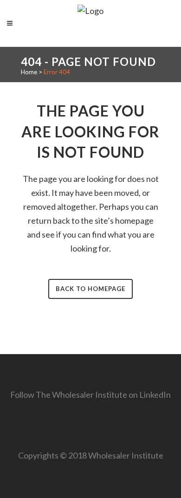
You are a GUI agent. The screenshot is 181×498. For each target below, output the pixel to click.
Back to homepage (90, 288)
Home (29, 72)
